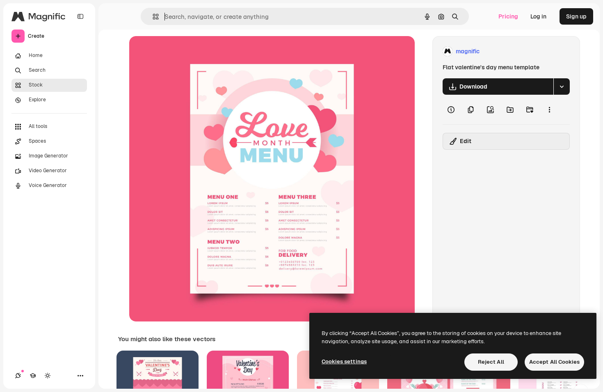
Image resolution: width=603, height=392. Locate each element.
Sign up (576, 16)
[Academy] (32, 375)
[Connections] (18, 375)
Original (181, 51)
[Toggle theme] (47, 375)
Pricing (508, 16)
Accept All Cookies (554, 361)
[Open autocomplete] (152, 17)
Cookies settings (344, 361)
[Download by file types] (561, 86)
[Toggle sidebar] (80, 16)
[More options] (549, 109)
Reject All (491, 361)
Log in (538, 16)
